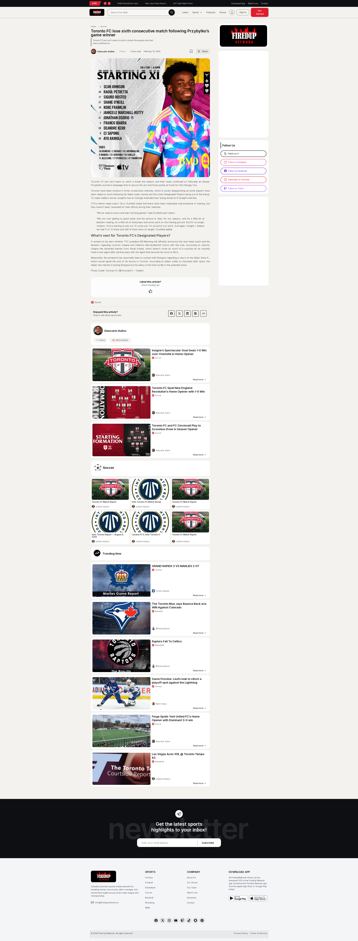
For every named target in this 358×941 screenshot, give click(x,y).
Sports (195, 12)
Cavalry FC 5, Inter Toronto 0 (146, 534)
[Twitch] (182, 920)
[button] (203, 51)
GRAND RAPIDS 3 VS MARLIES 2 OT (175, 566)
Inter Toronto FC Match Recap (146, 502)
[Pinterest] (202, 920)
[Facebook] (156, 920)
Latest (185, 12)
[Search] (172, 12)
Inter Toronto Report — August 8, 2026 (108, 535)
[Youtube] (176, 920)
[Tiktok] (189, 920)
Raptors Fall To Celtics (167, 641)
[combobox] (141, 12)
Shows (223, 12)
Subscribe (208, 843)
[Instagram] (169, 920)
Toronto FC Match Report (104, 502)
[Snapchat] (195, 920)
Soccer (108, 468)
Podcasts (210, 12)
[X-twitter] (163, 920)
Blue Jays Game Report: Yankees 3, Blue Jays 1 (163, 3)
